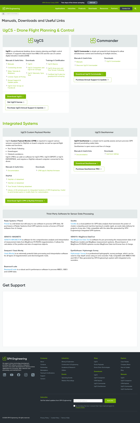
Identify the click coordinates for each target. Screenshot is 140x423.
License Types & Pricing (17, 77)
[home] (11, 8)
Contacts (43, 364)
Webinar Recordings (68, 380)
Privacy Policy (80, 407)
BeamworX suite (10, 269)
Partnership (43, 367)
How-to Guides (125, 367)
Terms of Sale (65, 417)
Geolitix (73, 224)
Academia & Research (68, 367)
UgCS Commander (113, 61)
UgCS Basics (53, 64)
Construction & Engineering (70, 364)
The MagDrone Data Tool (80, 240)
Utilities (64, 370)
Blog (122, 370)
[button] (60, 8)
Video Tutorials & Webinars (14, 72)
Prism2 (6, 224)
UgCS (30, 64)
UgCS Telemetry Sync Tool (36, 74)
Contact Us (126, 8)
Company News (125, 364)
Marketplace (44, 370)
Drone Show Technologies (102, 367)
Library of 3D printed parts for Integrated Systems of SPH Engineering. (34, 190)
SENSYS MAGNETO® (12, 240)
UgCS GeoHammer (100, 386)
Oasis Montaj (9, 253)
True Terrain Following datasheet (20, 186)
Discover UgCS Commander (87, 65)
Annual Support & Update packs (14, 81)
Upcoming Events (67, 377)
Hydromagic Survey (78, 253)
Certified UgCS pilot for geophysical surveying (56, 75)
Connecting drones (15, 68)
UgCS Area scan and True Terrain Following (56, 69)
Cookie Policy (55, 417)
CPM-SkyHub (98, 380)
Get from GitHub (112, 154)
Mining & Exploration (68, 361)
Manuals (11, 64)
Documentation (13, 171)
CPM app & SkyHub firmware (49, 171)
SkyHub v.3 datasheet (16, 179)
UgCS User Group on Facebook (16, 87)
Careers (42, 378)
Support (42, 375)
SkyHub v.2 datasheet (16, 183)
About (42, 361)
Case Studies (125, 361)
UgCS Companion (99, 377)
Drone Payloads (99, 364)
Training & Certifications (47, 373)
